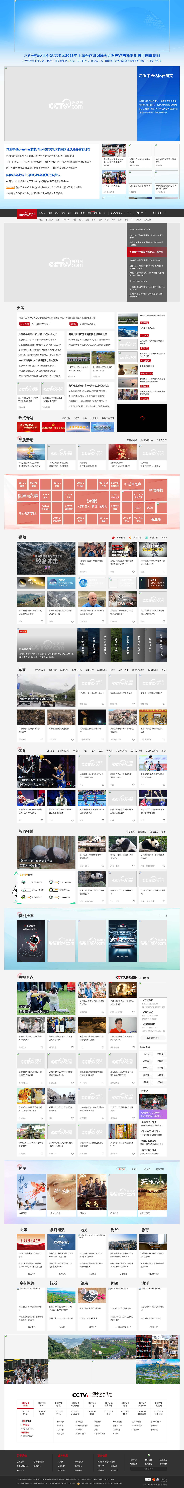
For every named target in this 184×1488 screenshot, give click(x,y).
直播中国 (97, 213)
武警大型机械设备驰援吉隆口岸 (91, 730)
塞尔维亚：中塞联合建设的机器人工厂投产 (52, 399)
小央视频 (121, 537)
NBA (93, 751)
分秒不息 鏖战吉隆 (147, 328)
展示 (87, 866)
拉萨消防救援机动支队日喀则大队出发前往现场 (152, 612)
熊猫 (89, 213)
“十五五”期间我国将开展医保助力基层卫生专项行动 (31, 1318)
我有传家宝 (117, 1426)
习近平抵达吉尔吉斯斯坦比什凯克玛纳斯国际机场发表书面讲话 (48, 149)
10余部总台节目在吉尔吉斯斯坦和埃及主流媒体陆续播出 (34, 193)
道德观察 (83, 1012)
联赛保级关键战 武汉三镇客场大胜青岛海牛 (152, 775)
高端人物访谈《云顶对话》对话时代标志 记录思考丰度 (29, 464)
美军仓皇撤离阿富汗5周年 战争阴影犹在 (89, 385)
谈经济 (146, 1075)
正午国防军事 (85, 740)
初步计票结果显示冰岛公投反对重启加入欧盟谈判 (88, 391)
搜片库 (150, 508)
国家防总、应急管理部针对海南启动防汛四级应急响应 (40, 355)
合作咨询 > (148, 1469)
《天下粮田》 (145, 1213)
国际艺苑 (116, 1430)
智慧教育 (163, 1464)
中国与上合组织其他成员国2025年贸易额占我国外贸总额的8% (37, 181)
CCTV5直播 (121, 751)
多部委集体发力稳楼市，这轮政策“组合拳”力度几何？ (121, 1255)
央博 (74, 220)
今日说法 (83, 1083)
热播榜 (158, 490)
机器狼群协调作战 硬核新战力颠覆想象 (61, 1109)
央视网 (60, 1462)
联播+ (73, 324)
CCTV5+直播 (136, 751)
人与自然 (60, 1430)
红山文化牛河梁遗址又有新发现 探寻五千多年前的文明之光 (30, 1265)
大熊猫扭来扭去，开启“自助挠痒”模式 (152, 856)
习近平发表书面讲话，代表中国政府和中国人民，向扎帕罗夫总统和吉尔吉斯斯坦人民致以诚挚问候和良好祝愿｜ (84, 60)
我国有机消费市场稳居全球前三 (30, 1308)
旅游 (87, 220)
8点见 (76, 418)
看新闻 (146, 1054)
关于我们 (133, 1460)
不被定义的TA (126, 580)
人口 (96, 1430)
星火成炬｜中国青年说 (138, 281)
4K (105, 213)
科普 (94, 220)
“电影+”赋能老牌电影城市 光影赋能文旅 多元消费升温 (39, 376)
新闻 (50, 213)
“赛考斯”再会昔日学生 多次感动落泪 (91, 562)
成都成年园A (64, 890)
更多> (164, 537)
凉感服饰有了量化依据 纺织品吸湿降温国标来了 (37, 366)
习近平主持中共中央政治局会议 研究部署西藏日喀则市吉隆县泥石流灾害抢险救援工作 (57, 318)
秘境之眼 (60, 1434)
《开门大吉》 (148, 1012)
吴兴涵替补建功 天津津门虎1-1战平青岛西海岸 (92, 811)
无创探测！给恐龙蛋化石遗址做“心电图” (102, 368)
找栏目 (139, 508)
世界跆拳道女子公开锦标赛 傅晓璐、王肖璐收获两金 (30, 811)
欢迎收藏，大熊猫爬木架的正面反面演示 (91, 856)
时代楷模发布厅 (82, 1426)
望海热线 (101, 1470)
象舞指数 (57, 1230)
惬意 (117, 866)
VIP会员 (50, 751)
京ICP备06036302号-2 (37, 1483)
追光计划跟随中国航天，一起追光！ (151, 464)
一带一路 (65, 220)
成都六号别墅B (37, 890)
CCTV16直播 (152, 751)
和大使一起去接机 (112, 186)
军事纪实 (64, 670)
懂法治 (146, 1082)
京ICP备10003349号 (53, 1483)
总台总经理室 (39, 1462)
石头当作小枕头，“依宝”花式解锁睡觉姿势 (92, 892)
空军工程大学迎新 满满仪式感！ (151, 730)
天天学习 (25, 324)
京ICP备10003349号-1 (68, 1483)
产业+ (138, 220)
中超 (85, 751)
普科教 (160, 1068)
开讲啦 (97, 1426)
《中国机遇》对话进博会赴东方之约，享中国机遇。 (59, 464)
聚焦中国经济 (108, 418)
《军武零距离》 (149, 1024)
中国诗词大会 (100, 1434)
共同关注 (52, 1047)
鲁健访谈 (22, 1047)
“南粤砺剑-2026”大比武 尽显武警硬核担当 (31, 1144)
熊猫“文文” (150, 866)
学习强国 (66, 418)
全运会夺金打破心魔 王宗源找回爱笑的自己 (122, 1038)
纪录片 (147, 1169)
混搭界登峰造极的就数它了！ (151, 1125)
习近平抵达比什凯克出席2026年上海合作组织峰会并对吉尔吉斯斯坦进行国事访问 (92, 55)
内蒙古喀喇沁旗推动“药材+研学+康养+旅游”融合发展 (60, 1308)
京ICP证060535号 (23, 1483)
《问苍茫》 (114, 1213)
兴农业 (160, 1075)
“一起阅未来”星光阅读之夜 (120, 1308)
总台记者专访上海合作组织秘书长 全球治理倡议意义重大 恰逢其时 (49, 187)
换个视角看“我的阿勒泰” (149, 1154)
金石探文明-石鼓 (27, 1429)
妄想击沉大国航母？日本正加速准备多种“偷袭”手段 (121, 562)
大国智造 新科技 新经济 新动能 (88, 464)
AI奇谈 (62, 580)
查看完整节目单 (153, 1038)
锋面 (85, 418)
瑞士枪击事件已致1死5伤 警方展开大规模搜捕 (87, 396)
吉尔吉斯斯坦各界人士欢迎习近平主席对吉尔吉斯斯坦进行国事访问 (40, 156)
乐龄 (107, 220)
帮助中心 (78, 1470)
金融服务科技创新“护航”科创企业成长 (38, 334)
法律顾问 (114, 1466)
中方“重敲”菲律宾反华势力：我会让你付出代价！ (153, 562)
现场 (112, 572)
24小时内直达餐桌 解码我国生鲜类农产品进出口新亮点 (40, 350)
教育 (82, 213)
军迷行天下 (124, 670)
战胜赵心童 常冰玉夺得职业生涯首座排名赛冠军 (61, 811)
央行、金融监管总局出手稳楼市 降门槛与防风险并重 (121, 1265)
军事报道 (53, 670)
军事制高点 (102, 670)
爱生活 (146, 1068)
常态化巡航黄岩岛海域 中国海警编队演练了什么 (37, 340)
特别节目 (160, 1169)
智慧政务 (148, 1464)
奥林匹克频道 (64, 751)
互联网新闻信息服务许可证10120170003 (31, 1479)
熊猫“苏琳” (151, 901)
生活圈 (115, 1434)
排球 (112, 820)
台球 (51, 820)
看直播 (156, 519)
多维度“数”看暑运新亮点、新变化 (142, 251)
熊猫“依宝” (89, 901)
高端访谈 (10, 187)
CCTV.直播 (115, 213)
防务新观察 (40, 670)
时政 (41, 213)
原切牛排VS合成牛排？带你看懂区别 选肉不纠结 (61, 1073)
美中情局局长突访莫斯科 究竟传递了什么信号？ (61, 1144)
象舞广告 (37, 1466)
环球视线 (83, 1154)
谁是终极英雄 (138, 670)
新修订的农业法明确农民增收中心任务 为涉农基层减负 (40, 345)
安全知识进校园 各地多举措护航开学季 (152, 1265)
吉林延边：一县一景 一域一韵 (61, 1318)
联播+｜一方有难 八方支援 (140, 229)
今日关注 (52, 1154)
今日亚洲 (83, 1118)
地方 (41, 220)
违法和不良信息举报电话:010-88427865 (100, 1479)
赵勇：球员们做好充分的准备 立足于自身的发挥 (121, 811)
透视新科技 (23, 1083)
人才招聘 (114, 1470)
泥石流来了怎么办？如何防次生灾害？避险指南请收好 (90, 340)
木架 (142, 866)
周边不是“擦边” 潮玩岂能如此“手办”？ (121, 1144)
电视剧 (122, 1169)
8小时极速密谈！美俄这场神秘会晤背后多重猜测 (92, 1109)
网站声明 (20, 1470)
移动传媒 (61, 1470)
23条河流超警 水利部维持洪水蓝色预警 (38, 360)
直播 (26, 875)
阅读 (113, 220)
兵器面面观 (77, 670)
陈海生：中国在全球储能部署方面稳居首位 (30, 1038)
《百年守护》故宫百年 (150, 1131)
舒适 (81, 901)
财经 (69, 213)
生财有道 (22, 1118)
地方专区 (30, 513)
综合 (20, 820)
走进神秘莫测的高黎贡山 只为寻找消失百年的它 (30, 1073)
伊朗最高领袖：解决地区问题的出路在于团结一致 (88, 401)
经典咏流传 (117, 1422)
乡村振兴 (49, 220)
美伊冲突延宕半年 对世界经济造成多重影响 (28, 399)
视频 (63, 213)
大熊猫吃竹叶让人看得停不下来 (121, 892)
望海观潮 (83, 572)
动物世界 (154, 1426)
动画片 (135, 1169)
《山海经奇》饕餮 (148, 1122)
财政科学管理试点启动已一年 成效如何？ (146, 258)
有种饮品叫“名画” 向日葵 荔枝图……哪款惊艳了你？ (30, 1109)
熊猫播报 (142, 832)
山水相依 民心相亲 (87, 324)
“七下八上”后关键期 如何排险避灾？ (121, 1109)
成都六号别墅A (65, 883)
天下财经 (144, 348)
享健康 (160, 1061)
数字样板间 (132, 440)
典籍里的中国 (81, 1434)
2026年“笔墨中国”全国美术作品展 (30, 1255)
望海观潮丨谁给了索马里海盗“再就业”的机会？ (121, 612)
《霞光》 (83, 1213)
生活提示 (135, 1430)
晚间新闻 (98, 1422)
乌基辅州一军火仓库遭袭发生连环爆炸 (30, 730)
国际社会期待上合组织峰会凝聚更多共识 (33, 175)
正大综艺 (79, 1430)
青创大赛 (153, 537)
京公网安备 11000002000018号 (91, 1483)
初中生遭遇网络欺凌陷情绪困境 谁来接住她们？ (91, 1073)
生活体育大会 (147, 440)
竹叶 (112, 901)
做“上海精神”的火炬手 (41, 324)
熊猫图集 (154, 832)
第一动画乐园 (137, 1426)
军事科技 (90, 670)
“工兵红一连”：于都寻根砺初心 (92, 693)
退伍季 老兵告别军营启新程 (121, 693)
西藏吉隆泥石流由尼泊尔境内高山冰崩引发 (60, 612)
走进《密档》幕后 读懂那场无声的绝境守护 (122, 1002)
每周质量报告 (146, 373)
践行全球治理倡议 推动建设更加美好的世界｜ (29, 168)
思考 (112, 866)
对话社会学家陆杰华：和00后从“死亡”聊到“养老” (30, 612)
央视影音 (61, 1466)
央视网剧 (137, 537)
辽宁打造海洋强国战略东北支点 (152, 1308)
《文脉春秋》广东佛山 (150, 1113)
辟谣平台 (101, 1466)
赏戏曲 (160, 1082)
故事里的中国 (156, 1422)
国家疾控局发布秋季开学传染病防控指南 (152, 1255)
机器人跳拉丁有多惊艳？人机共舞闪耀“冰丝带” (91, 1255)
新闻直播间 (145, 361)
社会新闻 (71, 376)
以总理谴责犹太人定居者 (59, 729)
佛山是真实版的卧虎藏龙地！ (151, 1116)
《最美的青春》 (55, 1213)
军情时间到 (153, 670)
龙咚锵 (153, 580)
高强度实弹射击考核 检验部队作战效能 (122, 730)
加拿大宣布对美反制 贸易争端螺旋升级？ (91, 1144)
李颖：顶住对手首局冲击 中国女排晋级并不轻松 (152, 811)
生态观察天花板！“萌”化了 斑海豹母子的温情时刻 (121, 1073)
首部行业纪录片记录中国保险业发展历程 (120, 464)
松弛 (142, 901)
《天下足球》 (148, 1000)
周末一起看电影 (116, 1012)
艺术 (120, 220)
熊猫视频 (131, 832)
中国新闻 (144, 399)
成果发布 (163, 1460)
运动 (81, 866)
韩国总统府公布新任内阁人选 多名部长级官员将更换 (89, 406)
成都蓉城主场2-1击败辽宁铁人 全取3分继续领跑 (92, 775)
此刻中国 (32, 580)
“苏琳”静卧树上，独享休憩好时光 (153, 892)
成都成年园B (37, 898)
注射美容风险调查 (147, 366)
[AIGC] (140, 213)
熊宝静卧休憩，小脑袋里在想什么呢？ (121, 856)
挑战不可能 (136, 1422)
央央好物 (147, 220)
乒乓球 (109, 751)
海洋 (145, 1283)
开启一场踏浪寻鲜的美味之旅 (151, 1144)
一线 (81, 1047)
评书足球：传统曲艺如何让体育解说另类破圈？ (60, 1265)
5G (132, 220)
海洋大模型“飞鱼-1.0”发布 (151, 1318)
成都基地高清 (37, 883)
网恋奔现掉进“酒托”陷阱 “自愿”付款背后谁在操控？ (92, 1038)
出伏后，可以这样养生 (88, 1318)
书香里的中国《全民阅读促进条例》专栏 (121, 1318)
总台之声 (20, 1462)
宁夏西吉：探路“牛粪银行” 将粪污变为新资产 (78, 368)
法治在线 (113, 1154)
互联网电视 (79, 1462)
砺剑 (113, 670)
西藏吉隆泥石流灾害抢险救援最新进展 (88, 334)
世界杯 (76, 751)
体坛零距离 (114, 1047)
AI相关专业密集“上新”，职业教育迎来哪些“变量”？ (38, 371)
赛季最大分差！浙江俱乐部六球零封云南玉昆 (121, 775)
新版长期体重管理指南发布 (90, 1308)
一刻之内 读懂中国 (35, 583)
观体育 (160, 1054)
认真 (117, 901)
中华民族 (154, 1430)
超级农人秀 (114, 1083)
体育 (76, 213)
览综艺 (146, 1061)
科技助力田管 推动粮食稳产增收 (152, 316)
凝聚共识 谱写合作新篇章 (64, 168)
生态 (57, 220)
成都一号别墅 (65, 898)
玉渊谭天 (94, 418)
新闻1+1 (113, 1118)
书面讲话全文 (154, 60)
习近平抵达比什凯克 (156, 76)
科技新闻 (96, 376)
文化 (80, 220)
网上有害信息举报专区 (106, 1462)
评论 (56, 213)
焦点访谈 (144, 336)
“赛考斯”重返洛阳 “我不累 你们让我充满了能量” (92, 612)
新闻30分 (144, 386)
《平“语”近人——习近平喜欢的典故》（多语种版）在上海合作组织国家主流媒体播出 (48, 162)
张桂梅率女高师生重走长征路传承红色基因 (91, 1265)
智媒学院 (148, 1460)
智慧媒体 (133, 1464)
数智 (126, 220)
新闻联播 (144, 323)
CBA (101, 751)
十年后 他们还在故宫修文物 (151, 1135)
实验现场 (52, 1083)
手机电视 (78, 1466)
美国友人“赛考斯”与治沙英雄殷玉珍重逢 (92, 1002)
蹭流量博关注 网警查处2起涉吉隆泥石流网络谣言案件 (90, 345)
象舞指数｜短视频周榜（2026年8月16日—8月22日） (61, 1255)
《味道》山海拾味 (148, 1141)
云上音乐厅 (162, 440)
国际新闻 (21, 407)
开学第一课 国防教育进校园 (151, 693)
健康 (100, 220)
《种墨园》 (23, 1213)
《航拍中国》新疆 (148, 1150)
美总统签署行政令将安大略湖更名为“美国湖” (60, 1038)
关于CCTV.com (23, 1466)
